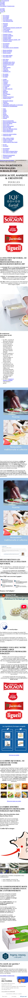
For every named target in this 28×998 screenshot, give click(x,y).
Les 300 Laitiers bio (7, 88)
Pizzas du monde (7, 127)
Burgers (5, 114)
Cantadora (5, 25)
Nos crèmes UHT (7, 56)
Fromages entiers (7, 38)
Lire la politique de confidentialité (8, 991)
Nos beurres (6, 45)
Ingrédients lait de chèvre (9, 62)
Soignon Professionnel (8, 97)
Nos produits (6, 17)
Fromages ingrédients (8, 35)
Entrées (4, 110)
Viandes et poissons (7, 140)
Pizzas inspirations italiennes (9, 122)
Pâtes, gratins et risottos (8, 138)
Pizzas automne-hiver (8, 130)
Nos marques (6, 15)
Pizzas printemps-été (8, 131)
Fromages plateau (7, 37)
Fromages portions (7, 41)
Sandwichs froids (7, 135)
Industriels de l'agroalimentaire (10, 106)
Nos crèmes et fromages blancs (10, 151)
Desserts (5, 118)
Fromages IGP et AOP (8, 64)
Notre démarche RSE (8, 21)
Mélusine (5, 92)
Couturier (5, 83)
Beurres (5, 66)
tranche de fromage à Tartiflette (8, 379)
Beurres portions (7, 53)
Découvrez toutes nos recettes (14, 801)
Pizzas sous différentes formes (10, 129)
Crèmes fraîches (7, 67)
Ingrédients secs (6, 71)
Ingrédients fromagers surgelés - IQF (11, 39)
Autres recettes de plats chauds (10, 142)
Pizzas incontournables (8, 120)
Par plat (5, 144)
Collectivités (6, 103)
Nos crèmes (6, 46)
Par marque (5, 75)
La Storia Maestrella (7, 31)
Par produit (5, 146)
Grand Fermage (6, 29)
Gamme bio (6, 70)
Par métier (5, 76)
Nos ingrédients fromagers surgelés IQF (12, 27)
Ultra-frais (5, 68)
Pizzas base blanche (7, 123)
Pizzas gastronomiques (8, 126)
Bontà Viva (5, 80)
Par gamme (5, 74)
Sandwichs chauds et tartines (10, 134)
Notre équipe (6, 157)
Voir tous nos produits (14, 755)
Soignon (5, 26)
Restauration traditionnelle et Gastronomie (13, 104)
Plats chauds (6, 117)
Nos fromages (6, 43)
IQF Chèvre (6, 59)
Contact (2, 11)
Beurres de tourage (7, 51)
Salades (5, 111)
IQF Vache (5, 60)
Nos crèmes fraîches (7, 55)
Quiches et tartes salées (8, 139)
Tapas (4, 108)
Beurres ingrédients (7, 50)
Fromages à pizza (7, 34)
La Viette (5, 87)
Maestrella (5, 23)
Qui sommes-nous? (7, 19)
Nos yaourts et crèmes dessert (10, 152)
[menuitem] (15, 15)
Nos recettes (6, 18)
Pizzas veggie (6, 124)
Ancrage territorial (7, 156)
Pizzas (4, 112)
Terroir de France (7, 98)
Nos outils (2, 2)
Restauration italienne (8, 100)
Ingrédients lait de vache (8, 63)
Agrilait (5, 79)
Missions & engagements (9, 155)
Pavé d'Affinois (6, 94)
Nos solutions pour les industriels (11, 47)
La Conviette (6, 30)
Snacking (5, 102)
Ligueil (4, 90)
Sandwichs (5, 115)
